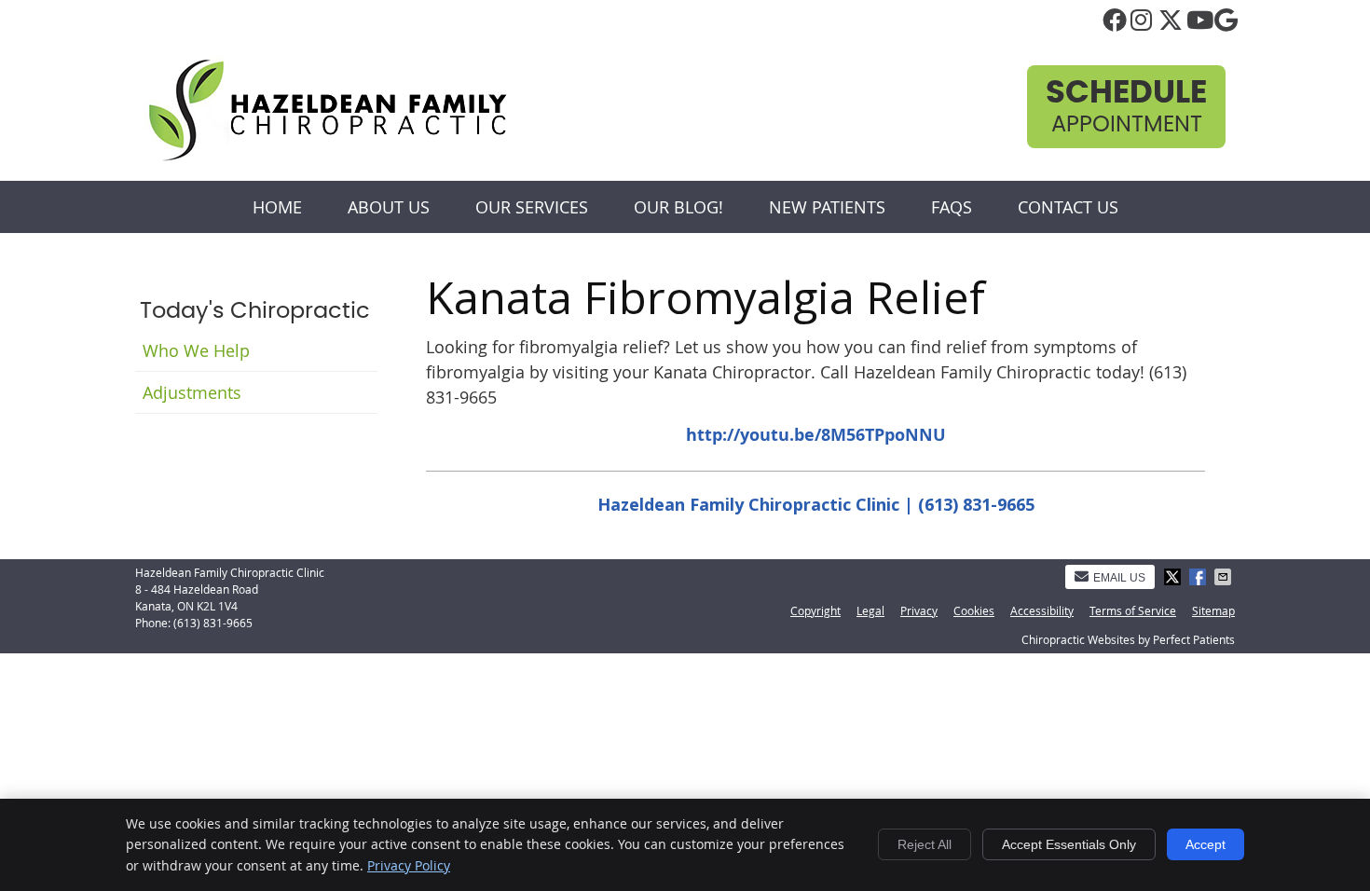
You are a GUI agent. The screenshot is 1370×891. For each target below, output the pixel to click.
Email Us (1119, 577)
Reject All (924, 844)
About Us (389, 207)
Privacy (919, 610)
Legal (870, 610)
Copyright (815, 610)
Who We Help (196, 350)
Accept (1205, 844)
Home (277, 207)
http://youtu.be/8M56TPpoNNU (816, 434)
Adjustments (192, 392)
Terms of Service (1132, 610)
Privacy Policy (408, 865)
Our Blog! (678, 207)
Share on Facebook (1199, 577)
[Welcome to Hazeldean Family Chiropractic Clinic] (327, 157)
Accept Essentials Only (1069, 844)
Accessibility (1042, 610)
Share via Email (1224, 577)
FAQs (951, 207)
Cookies (973, 610)
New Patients (827, 207)
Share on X (1174, 577)
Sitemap (1213, 610)
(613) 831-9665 (213, 622)
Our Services (531, 207)
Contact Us (1068, 207)
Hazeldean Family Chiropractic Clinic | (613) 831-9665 (815, 504)
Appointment (1126, 106)
